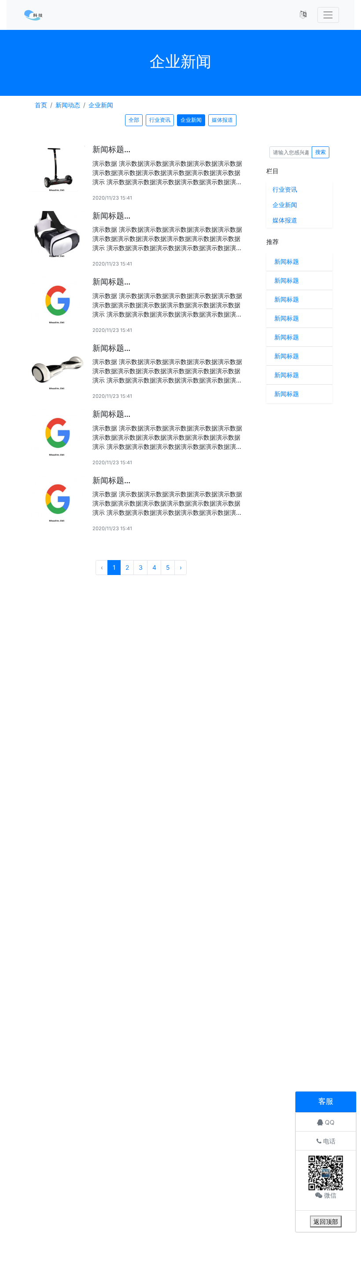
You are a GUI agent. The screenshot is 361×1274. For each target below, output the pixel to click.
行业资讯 (159, 119)
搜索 (320, 152)
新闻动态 (67, 105)
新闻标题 (286, 261)
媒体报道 (222, 119)
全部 (134, 119)
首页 (41, 105)
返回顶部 (325, 1221)
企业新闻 (100, 105)
